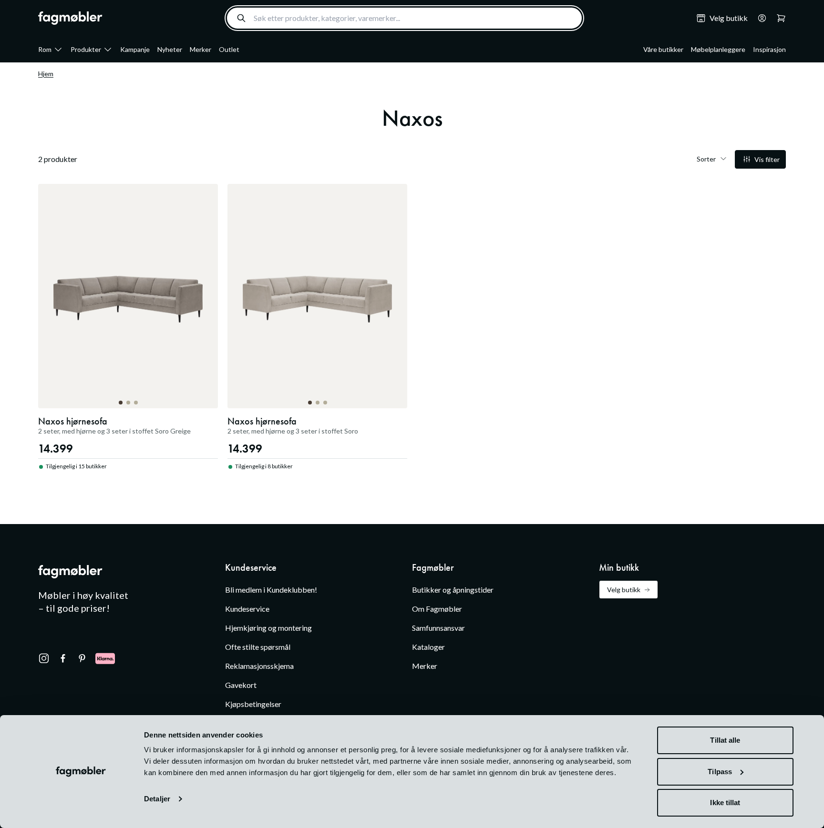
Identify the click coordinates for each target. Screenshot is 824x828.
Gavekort (241, 684)
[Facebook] (63, 658)
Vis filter (767, 159)
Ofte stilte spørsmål (257, 646)
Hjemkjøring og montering (268, 627)
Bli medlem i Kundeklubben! (271, 589)
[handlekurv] (759, 18)
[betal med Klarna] (105, 658)
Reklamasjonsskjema (259, 665)
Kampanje (135, 49)
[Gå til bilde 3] (136, 402)
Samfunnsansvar (438, 627)
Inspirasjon (769, 49)
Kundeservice (247, 608)
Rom (45, 49)
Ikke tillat (725, 802)
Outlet (229, 49)
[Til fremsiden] (70, 18)
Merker (200, 49)
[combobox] (404, 18)
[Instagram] (44, 658)
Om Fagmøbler (437, 608)
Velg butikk (623, 590)
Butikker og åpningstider (453, 589)
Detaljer (157, 799)
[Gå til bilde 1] (121, 402)
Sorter (706, 159)
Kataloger (428, 646)
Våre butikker (663, 49)
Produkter (86, 49)
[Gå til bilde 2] (128, 402)
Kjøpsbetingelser (253, 703)
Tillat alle (725, 740)
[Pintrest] (82, 658)
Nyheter (169, 49)
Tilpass (720, 771)
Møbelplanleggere (718, 49)
